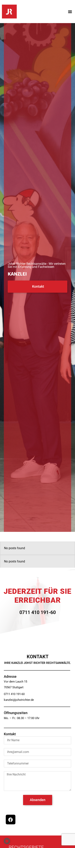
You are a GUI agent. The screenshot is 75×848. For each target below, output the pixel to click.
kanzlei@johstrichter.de (19, 700)
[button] (70, 11)
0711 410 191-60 (37, 612)
